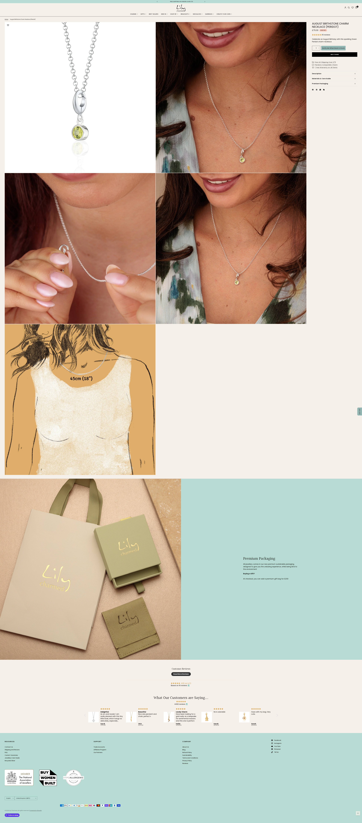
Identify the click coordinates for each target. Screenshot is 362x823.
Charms (133, 14)
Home (6, 19)
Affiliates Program (100, 750)
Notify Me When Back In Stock (333, 48)
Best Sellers (153, 14)
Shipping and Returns (12, 750)
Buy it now (335, 54)
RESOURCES (10, 742)
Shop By (173, 14)
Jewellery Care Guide (12, 758)
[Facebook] (313, 90)
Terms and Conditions (190, 758)
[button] (317, 35)
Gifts (143, 14)
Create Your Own (223, 14)
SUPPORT (98, 742)
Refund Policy (187, 752)
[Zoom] (151, 26)
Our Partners (98, 752)
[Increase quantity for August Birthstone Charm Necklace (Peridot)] (318, 48)
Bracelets (185, 14)
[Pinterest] (317, 90)
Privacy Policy (187, 761)
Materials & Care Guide (321, 79)
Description (316, 74)
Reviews (185, 763)
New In (163, 14)
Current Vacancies (11, 755)
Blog (183, 750)
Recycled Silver (10, 761)
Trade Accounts (99, 747)
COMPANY (186, 742)
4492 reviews (179, 704)
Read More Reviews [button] (181, 674)
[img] (181, 701)
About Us (185, 747)
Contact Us (9, 747)
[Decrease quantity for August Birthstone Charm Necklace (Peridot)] (313, 48)
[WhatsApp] (320, 90)
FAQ (6, 752)
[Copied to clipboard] (324, 90)
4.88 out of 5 (186, 683)
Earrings (208, 14)
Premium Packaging (320, 84)
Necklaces (197, 14)
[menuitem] (134, 14)
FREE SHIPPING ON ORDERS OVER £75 (181, 1)
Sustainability (187, 755)
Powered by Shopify (35, 810)
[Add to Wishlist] (8, 25)
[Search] (349, 7)
